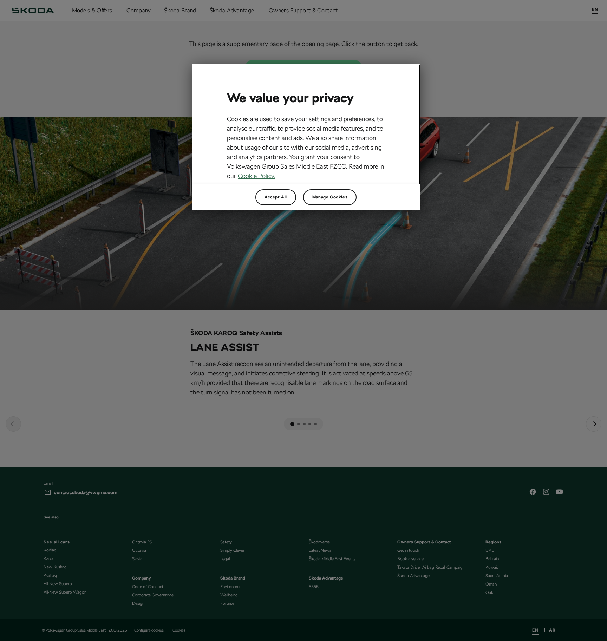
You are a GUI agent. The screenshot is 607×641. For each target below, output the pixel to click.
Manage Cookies (329, 197)
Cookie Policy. (256, 175)
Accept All (276, 197)
